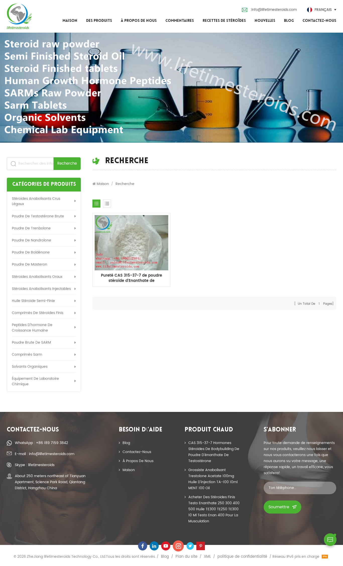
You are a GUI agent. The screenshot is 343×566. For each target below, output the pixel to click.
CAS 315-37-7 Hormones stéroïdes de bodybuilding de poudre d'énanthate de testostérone (213, 452)
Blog (289, 21)
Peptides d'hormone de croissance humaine (32, 327)
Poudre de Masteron (29, 264)
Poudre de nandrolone (31, 240)
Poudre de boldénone (31, 252)
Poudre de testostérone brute (38, 216)
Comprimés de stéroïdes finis (37, 313)
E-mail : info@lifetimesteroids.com (44, 454)
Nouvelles (265, 21)
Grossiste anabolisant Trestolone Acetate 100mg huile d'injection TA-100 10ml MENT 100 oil (213, 479)
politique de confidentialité (242, 556)
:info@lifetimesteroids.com (273, 10)
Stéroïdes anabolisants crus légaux (36, 201)
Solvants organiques (29, 366)
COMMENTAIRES (179, 21)
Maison (70, 21)
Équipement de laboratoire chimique (35, 381)
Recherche (67, 163)
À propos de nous (139, 21)
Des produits (99, 21)
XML (207, 556)
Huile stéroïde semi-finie (33, 301)
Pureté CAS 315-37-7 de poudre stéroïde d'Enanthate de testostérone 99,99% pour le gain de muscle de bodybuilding (131, 278)
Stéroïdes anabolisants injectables (41, 289)
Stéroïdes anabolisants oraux (37, 277)
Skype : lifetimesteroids (34, 465)
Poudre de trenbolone (31, 228)
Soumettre (278, 507)
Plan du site (186, 556)
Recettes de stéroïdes (224, 21)
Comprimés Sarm (27, 354)
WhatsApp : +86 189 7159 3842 (41, 443)
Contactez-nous (319, 21)
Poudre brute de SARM (31, 342)
